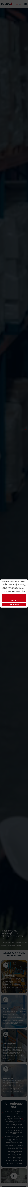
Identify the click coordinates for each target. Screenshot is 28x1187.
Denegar (14, 600)
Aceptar (14, 596)
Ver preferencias (14, 604)
